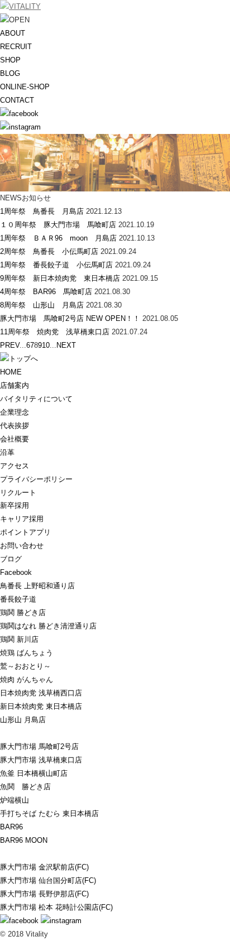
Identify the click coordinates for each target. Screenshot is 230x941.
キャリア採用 (22, 519)
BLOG (10, 73)
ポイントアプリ (25, 532)
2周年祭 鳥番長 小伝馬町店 (49, 251)
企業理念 (14, 412)
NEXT (66, 345)
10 (46, 345)
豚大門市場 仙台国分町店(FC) (48, 880)
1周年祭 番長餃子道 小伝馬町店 (56, 265)
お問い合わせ (22, 545)
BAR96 (11, 827)
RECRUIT (16, 46)
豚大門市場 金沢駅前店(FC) (44, 867)
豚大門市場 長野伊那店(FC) (44, 894)
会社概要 (14, 439)
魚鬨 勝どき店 (25, 786)
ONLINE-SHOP (25, 87)
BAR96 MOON (23, 840)
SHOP (10, 60)
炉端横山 (14, 800)
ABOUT (12, 33)
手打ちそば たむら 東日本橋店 (49, 813)
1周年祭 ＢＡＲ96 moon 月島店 (58, 238)
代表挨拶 (14, 425)
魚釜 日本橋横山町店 (34, 773)
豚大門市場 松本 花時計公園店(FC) (56, 907)
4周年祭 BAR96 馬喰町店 (46, 291)
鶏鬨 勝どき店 (23, 612)
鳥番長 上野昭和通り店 (37, 586)
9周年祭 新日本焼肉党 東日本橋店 (60, 278)
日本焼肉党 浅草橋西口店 (41, 693)
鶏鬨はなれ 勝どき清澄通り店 (48, 626)
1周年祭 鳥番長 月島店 (42, 211)
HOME (11, 372)
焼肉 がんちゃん (26, 679)
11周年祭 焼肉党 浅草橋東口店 (54, 332)
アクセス (14, 466)
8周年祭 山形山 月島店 (42, 305)
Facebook (16, 572)
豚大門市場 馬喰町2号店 (39, 746)
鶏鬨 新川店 (19, 639)
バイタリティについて (36, 399)
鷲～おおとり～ (25, 666)
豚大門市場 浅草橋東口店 (41, 760)
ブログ (11, 559)
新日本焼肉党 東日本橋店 (41, 706)
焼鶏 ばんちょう (26, 653)
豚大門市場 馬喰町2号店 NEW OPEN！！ (70, 318)
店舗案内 (14, 385)
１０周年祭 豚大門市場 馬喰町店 (58, 224)
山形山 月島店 (23, 720)
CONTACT (17, 100)
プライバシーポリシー (36, 479)
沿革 (7, 452)
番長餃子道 (18, 599)
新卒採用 (14, 505)
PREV (10, 345)
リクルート (18, 492)
